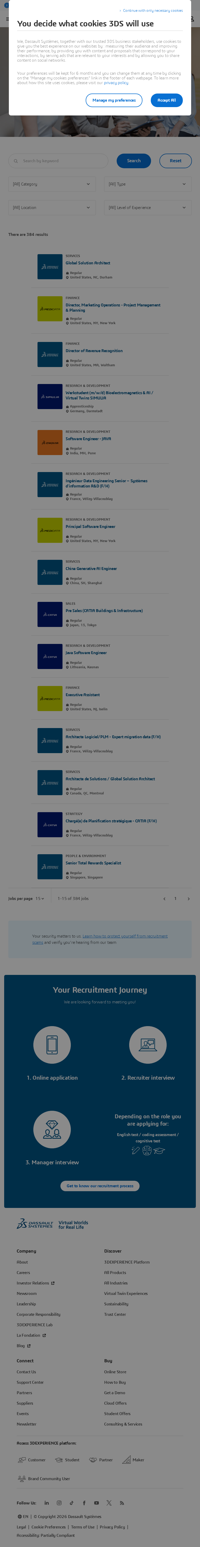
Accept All (167, 100)
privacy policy (116, 83)
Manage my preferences (114, 100)
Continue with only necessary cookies (153, 11)
